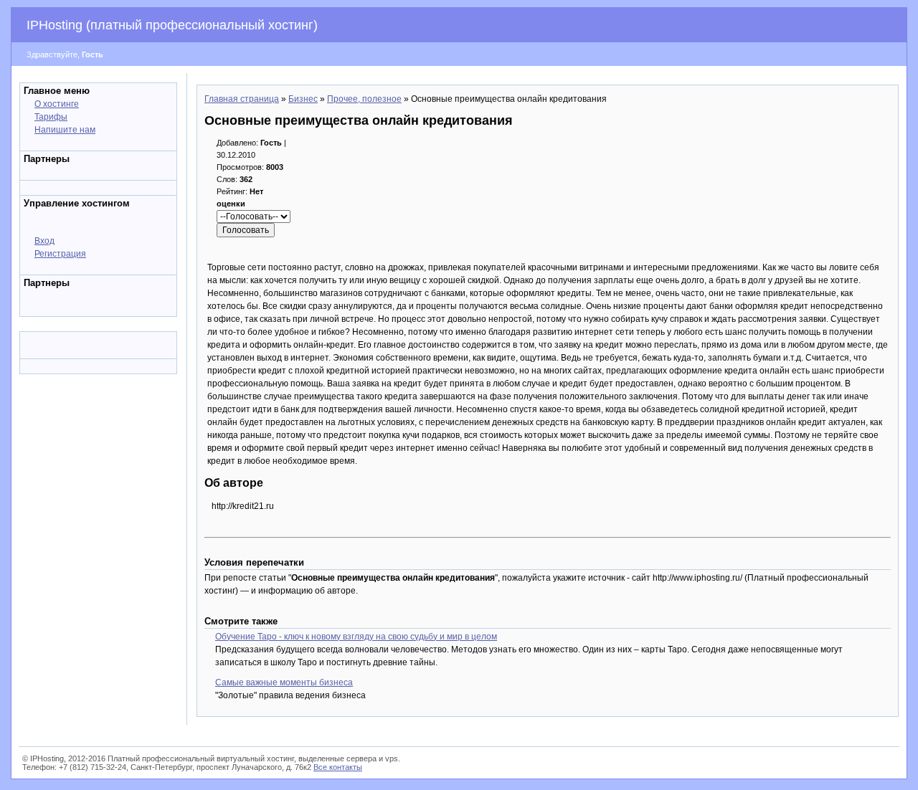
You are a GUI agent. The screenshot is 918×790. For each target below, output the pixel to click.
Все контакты (337, 767)
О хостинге (56, 104)
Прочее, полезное (364, 99)
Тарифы (50, 117)
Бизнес (303, 99)
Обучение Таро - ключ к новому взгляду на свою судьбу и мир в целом (356, 637)
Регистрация (60, 254)
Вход (44, 241)
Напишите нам (64, 130)
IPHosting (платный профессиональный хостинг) (172, 25)
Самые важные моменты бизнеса (284, 682)
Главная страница (241, 99)
